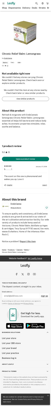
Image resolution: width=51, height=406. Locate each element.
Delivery (26, 8)
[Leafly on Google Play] (35, 326)
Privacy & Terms (9, 371)
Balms (26, 250)
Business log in (9, 358)
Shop (4, 8)
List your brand (9, 348)
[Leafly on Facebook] (17, 274)
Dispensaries (14, 8)
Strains (42, 8)
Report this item (28, 241)
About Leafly (8, 364)
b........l (8, 169)
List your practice (10, 353)
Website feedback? (25, 258)
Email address (7, 292)
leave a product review (25, 159)
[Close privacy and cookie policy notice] (48, 396)
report (44, 185)
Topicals (19, 250)
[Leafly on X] (23, 274)
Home (4, 250)
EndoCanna (8, 58)
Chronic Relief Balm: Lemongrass (14, 252)
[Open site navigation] (3, 3)
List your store (9, 338)
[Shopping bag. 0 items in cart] (47, 3)
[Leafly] (11, 3)
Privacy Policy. (29, 303)
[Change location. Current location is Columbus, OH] (42, 3)
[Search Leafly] (36, 3)
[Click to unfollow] (46, 207)
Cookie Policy (22, 399)
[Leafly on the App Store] (15, 326)
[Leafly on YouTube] (34, 274)
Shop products (16, 208)
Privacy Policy (36, 399)
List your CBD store (11, 343)
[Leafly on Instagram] (28, 274)
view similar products (25, 99)
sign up (44, 296)
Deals (34, 8)
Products (11, 250)
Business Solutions (11, 332)
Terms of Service (14, 303)
